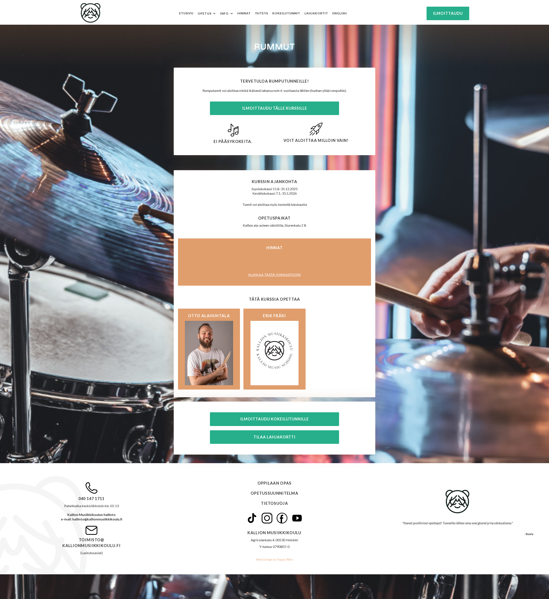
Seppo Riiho (284, 559)
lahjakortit (316, 13)
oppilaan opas (275, 483)
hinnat (244, 13)
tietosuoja (274, 503)
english (339, 13)
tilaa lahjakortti (274, 437)
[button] (209, 13)
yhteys (261, 13)
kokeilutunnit (286, 13)
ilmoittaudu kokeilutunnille (274, 419)
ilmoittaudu (448, 13)
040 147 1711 (91, 498)
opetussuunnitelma (274, 493)
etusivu (186, 13)
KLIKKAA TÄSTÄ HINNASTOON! (274, 275)
